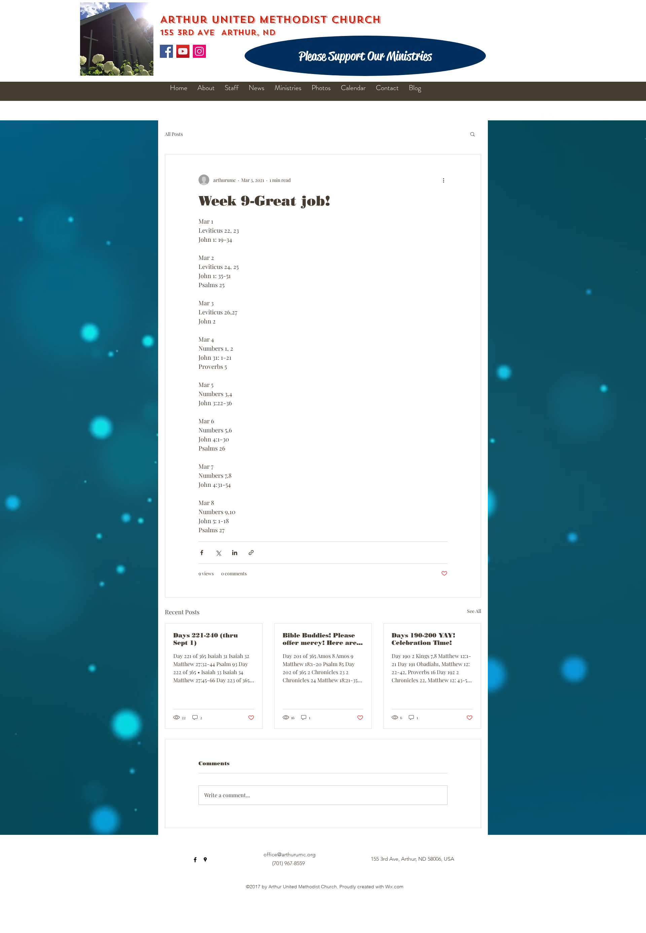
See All (474, 611)
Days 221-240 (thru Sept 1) (205, 639)
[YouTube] (182, 51)
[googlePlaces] (553, 117)
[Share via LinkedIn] (234, 552)
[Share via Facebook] (202, 552)
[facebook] (543, 117)
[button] (472, 134)
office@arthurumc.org (289, 854)
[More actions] (443, 180)
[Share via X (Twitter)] (218, 552)
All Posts (174, 134)
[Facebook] (166, 51)
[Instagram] (199, 51)
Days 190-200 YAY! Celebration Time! (423, 639)
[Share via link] (251, 552)
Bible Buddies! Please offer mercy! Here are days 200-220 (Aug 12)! (321, 639)
